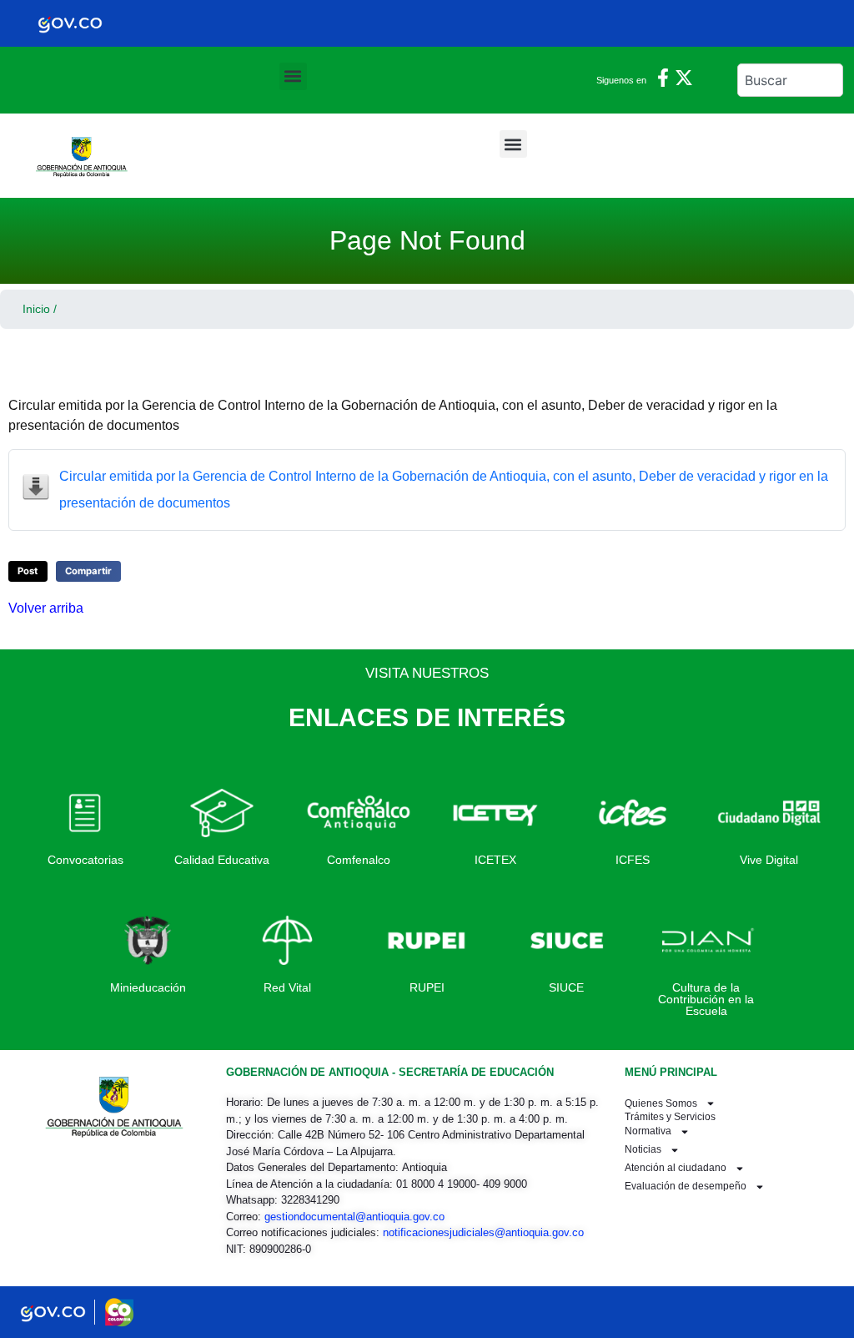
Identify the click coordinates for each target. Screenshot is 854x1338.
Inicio (36, 309)
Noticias (643, 1149)
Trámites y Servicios (670, 1118)
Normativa (648, 1131)
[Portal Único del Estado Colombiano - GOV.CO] (70, 23)
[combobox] (790, 80)
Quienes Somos (661, 1103)
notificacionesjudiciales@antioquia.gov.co (483, 1232)
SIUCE (566, 987)
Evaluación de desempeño (685, 1186)
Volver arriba (45, 608)
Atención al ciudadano (675, 1168)
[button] (293, 76)
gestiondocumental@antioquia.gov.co (354, 1216)
